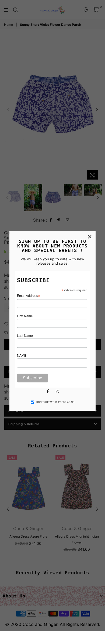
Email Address (28, 296)
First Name (25, 316)
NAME (21, 356)
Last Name (25, 336)
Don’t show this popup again (55, 402)
